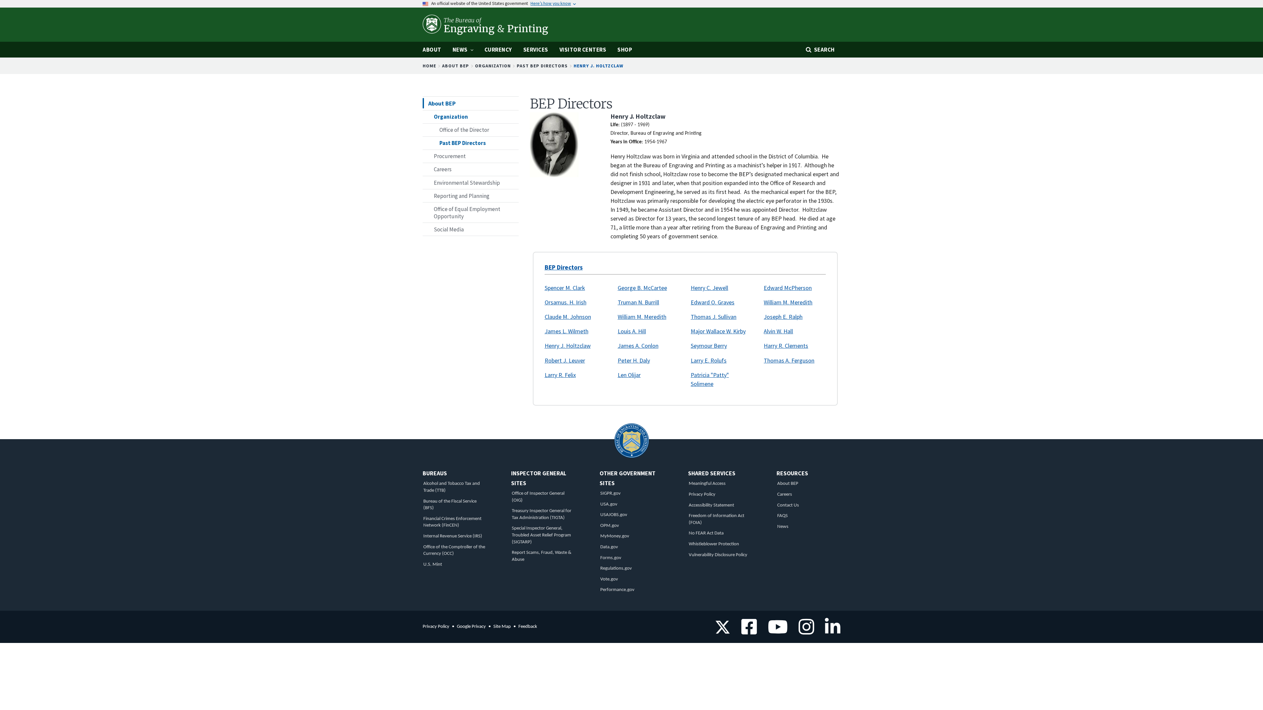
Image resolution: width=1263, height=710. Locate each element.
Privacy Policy (702, 494)
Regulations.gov (616, 568)
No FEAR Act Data (706, 533)
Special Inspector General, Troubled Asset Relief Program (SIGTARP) (541, 535)
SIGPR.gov (610, 493)
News (782, 526)
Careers (784, 494)
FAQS (782, 515)
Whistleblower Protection (714, 544)
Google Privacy (471, 626)
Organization (493, 66)
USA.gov (608, 504)
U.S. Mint (432, 564)
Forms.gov (610, 558)
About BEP (455, 66)
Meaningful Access (707, 483)
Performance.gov (617, 589)
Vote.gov (609, 579)
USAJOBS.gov (613, 514)
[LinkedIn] (830, 631)
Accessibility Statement (711, 505)
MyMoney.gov (614, 536)
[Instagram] (804, 631)
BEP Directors (564, 267)
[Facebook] (747, 631)
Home (429, 66)
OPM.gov (609, 525)
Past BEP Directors (542, 66)
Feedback (527, 626)
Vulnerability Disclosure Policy (718, 555)
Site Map (502, 626)
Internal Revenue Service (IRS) (452, 536)
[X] (723, 631)
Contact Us (788, 505)
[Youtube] (775, 631)
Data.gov (609, 547)
